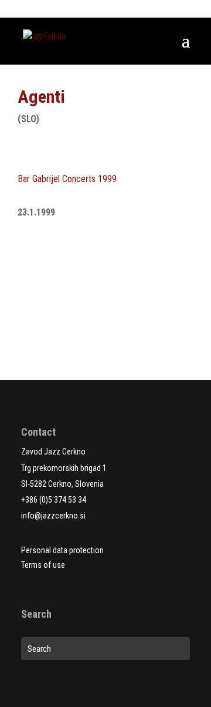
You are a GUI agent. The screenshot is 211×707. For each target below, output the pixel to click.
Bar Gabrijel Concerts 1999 (67, 178)
